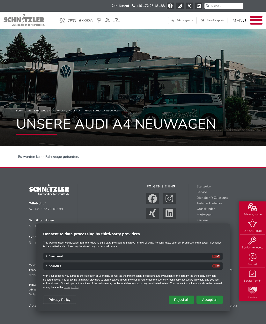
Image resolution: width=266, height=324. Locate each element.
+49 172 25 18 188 (150, 6)
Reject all (181, 300)
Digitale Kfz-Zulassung (212, 198)
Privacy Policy (59, 300)
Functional (56, 256)
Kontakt (252, 264)
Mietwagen (204, 214)
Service (202, 192)
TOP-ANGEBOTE (252, 231)
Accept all (209, 300)
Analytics (55, 266)
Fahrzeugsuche (252, 214)
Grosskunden (206, 209)
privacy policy (71, 287)
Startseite (204, 186)
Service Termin (252, 281)
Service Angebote (252, 247)
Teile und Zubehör (209, 203)
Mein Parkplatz (215, 20)
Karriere (252, 297)
